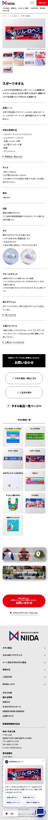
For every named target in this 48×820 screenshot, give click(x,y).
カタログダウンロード (12, 706)
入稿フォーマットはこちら (14, 342)
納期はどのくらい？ (14, 802)
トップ (4, 16)
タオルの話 (6, 11)
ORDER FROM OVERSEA (13, 711)
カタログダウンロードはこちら (25, 613)
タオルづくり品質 (23, 8)
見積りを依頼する (33, 802)
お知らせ (6, 701)
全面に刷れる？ (12, 797)
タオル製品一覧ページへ (27, 406)
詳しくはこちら (10, 315)
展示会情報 (7, 697)
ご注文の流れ (34, 8)
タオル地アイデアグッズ (12, 655)
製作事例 (42, 8)
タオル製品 (6, 8)
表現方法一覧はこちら (13, 157)
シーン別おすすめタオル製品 (14, 662)
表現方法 (14, 8)
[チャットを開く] (40, 812)
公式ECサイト (8, 716)
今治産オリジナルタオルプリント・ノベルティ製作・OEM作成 (24, 814)
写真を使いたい (29, 797)
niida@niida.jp (15, 747)
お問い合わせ (42, 3)
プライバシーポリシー (24, 809)
